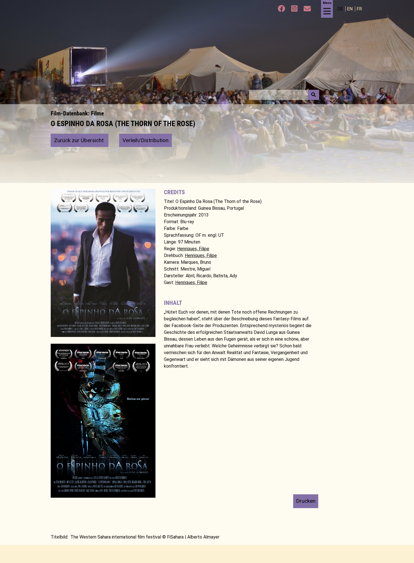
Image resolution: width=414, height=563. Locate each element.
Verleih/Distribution (145, 140)
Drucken (305, 501)
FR (359, 9)
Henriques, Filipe (193, 248)
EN (350, 9)
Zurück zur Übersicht (79, 140)
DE (340, 9)
